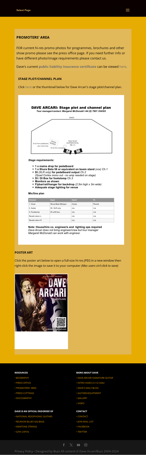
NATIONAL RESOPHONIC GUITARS (34, 416)
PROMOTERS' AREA (26, 388)
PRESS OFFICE (23, 382)
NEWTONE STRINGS (26, 426)
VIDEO (81, 403)
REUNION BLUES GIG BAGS (30, 421)
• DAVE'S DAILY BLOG (87, 388)
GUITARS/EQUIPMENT (89, 393)
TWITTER (82, 431)
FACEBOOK (83, 426)
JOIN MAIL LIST (85, 421)
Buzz (56, 451)
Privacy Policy (24, 451)
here (122, 66)
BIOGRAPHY (22, 377)
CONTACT (83, 416)
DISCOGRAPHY (24, 398)
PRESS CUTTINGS (25, 393)
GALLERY (82, 398)
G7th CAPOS (22, 431)
